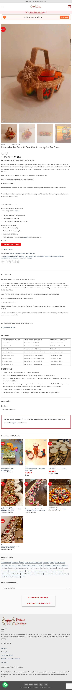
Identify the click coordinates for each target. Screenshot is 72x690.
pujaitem (61, 571)
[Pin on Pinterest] (15, 262)
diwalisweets (64, 565)
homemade (21, 571)
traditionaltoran (64, 574)
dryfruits (34, 256)
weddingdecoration (15, 576)
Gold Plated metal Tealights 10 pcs (58, 468)
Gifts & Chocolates (30, 253)
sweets (33, 574)
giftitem (66, 568)
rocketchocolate (26, 574)
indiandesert (29, 571)
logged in (14, 423)
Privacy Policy (5, 652)
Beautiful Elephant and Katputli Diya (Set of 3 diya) (35, 469)
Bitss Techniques (48, 687)
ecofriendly (36, 568)
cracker (52, 562)
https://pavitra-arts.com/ (8, 327)
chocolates (46, 562)
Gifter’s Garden (21, 253)
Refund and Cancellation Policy (10, 658)
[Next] (67, 73)
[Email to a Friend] (12, 262)
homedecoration (13, 571)
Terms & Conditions (7, 655)
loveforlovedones (5, 258)
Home (3, 144)
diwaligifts (16, 256)
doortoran (29, 568)
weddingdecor (5, 576)
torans (56, 574)
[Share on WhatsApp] (2, 262)
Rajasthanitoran (6, 574)
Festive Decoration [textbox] (35, 588)
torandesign (39, 574)
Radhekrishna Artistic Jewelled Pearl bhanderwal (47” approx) (11, 509)
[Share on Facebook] (6, 262)
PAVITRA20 (64, 17)
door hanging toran (21, 568)
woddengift (29, 258)
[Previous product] (6, 153)
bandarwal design (6, 562)
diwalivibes (12, 568)
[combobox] (36, 588)
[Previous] (4, 73)
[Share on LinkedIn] (18, 262)
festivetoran (53, 568)
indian (61, 256)
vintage (24, 258)
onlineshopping (14, 258)
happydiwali (57, 256)
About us (4, 648)
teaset (20, 258)
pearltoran (54, 571)
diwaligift (34, 565)
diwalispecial (56, 565)
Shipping (55, 355)
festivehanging (44, 568)
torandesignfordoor (49, 574)
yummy (23, 576)
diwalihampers (48, 565)
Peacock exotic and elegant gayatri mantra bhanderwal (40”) (10, 546)
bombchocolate (29, 562)
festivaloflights (40, 256)
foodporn (60, 568)
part (49, 571)
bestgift (22, 562)
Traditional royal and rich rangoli (58, 509)
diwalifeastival (26, 565)
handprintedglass (49, 256)
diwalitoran (4, 568)
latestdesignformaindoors (40, 571)
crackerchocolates (60, 562)
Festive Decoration (13, 144)
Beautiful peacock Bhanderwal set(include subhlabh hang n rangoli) (35, 509)
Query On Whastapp (11, 244)
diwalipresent (28, 256)
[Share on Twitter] (9, 262)
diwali (11, 256)
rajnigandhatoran (15, 574)
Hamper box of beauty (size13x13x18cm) (7, 469)
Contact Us (4, 662)
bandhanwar (15, 562)
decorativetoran (13, 565)
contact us (26, 237)
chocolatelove (38, 562)
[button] (2, 6)
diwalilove (21, 256)
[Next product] (2, 153)
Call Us (17, 210)
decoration (6, 256)
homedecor (4, 571)
